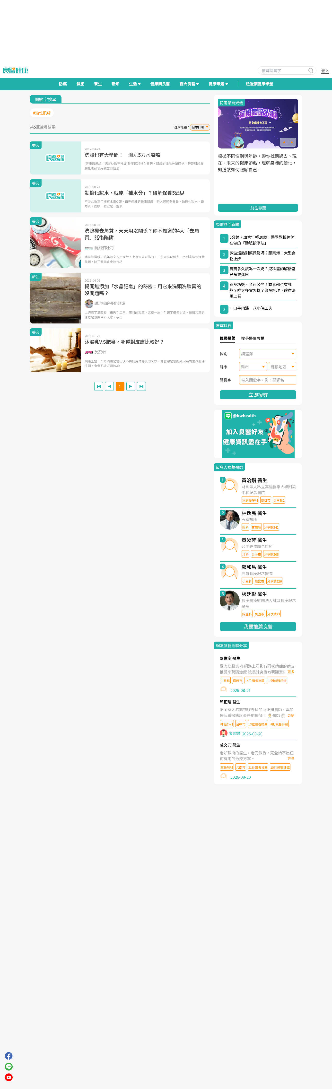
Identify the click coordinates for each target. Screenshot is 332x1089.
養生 (98, 84)
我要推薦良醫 (258, 626)
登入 (325, 70)
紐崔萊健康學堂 (259, 84)
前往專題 (258, 208)
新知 (115, 84)
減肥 (80, 84)
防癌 (63, 84)
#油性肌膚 (42, 113)
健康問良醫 (160, 84)
